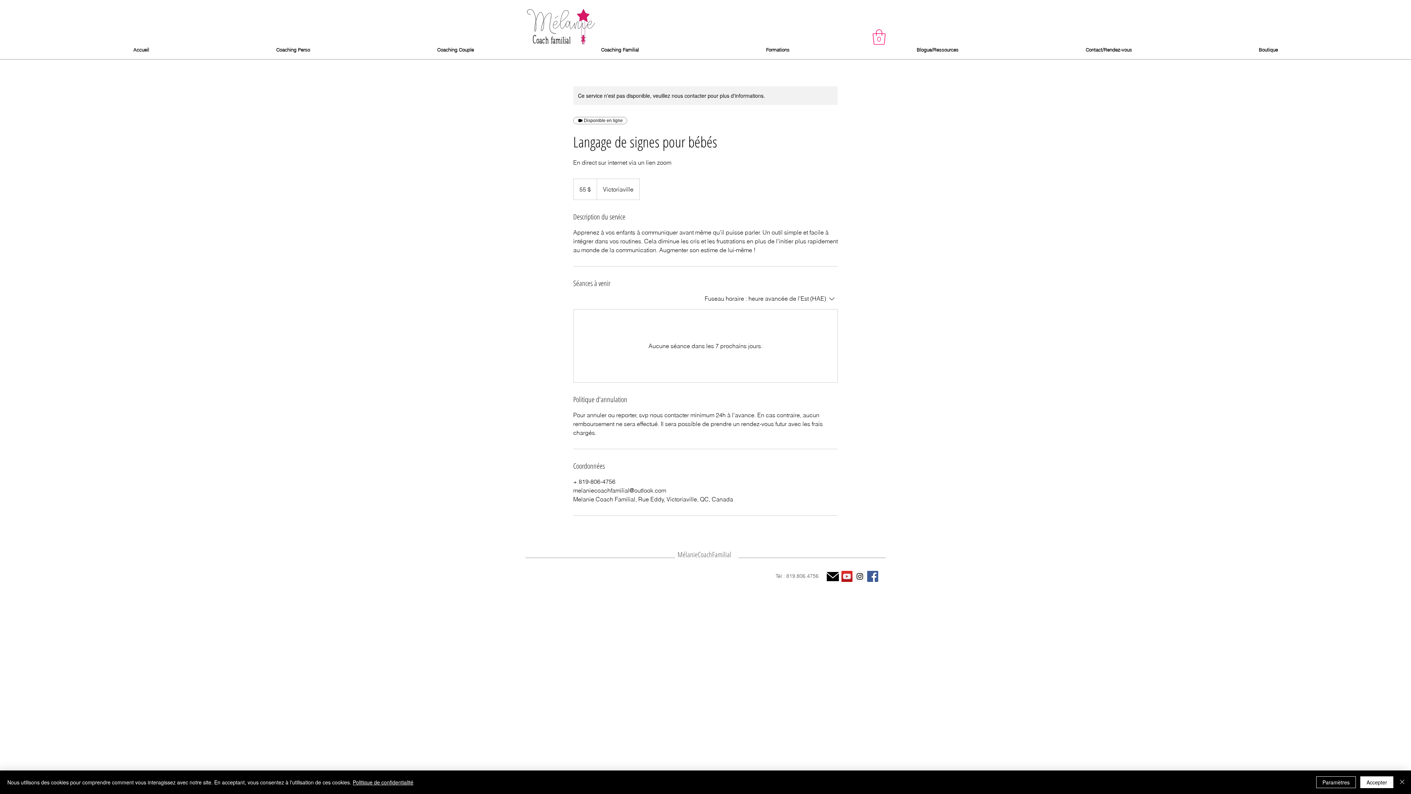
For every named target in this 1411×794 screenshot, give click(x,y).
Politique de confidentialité (383, 782)
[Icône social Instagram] (859, 576)
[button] (879, 37)
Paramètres (1336, 782)
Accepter (1377, 782)
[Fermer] (1402, 782)
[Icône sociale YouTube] (846, 576)
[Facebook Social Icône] (872, 576)
